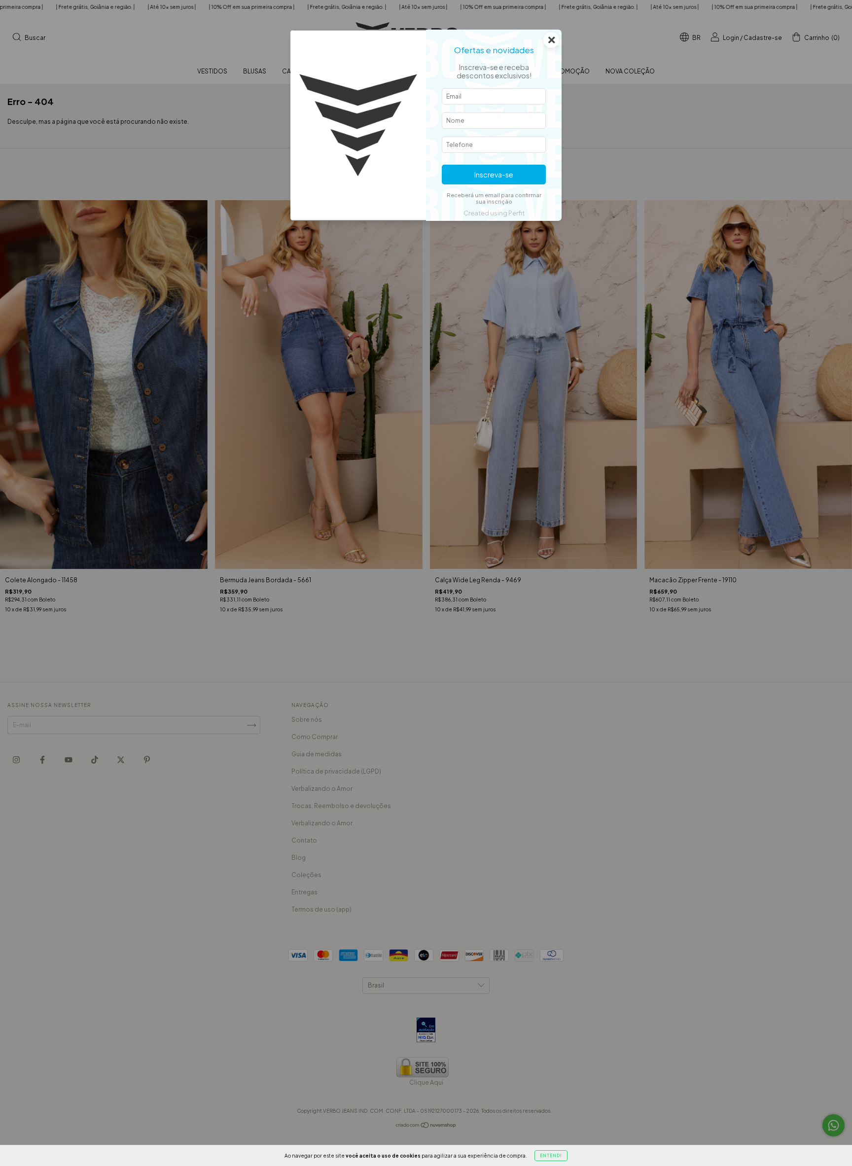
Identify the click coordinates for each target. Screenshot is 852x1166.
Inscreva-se (493, 174)
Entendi (551, 1155)
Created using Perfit (494, 213)
